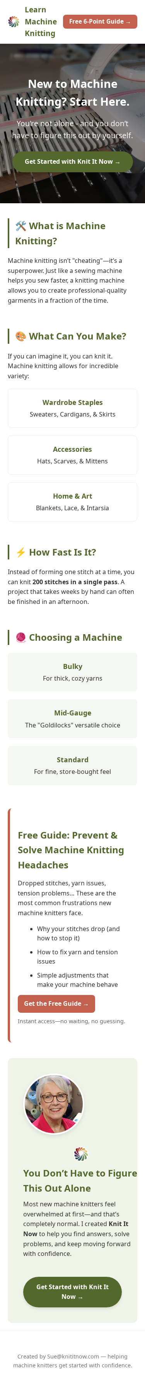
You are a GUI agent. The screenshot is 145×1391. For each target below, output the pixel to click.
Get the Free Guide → (56, 1003)
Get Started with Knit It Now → (73, 161)
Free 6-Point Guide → (100, 21)
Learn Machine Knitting (41, 21)
